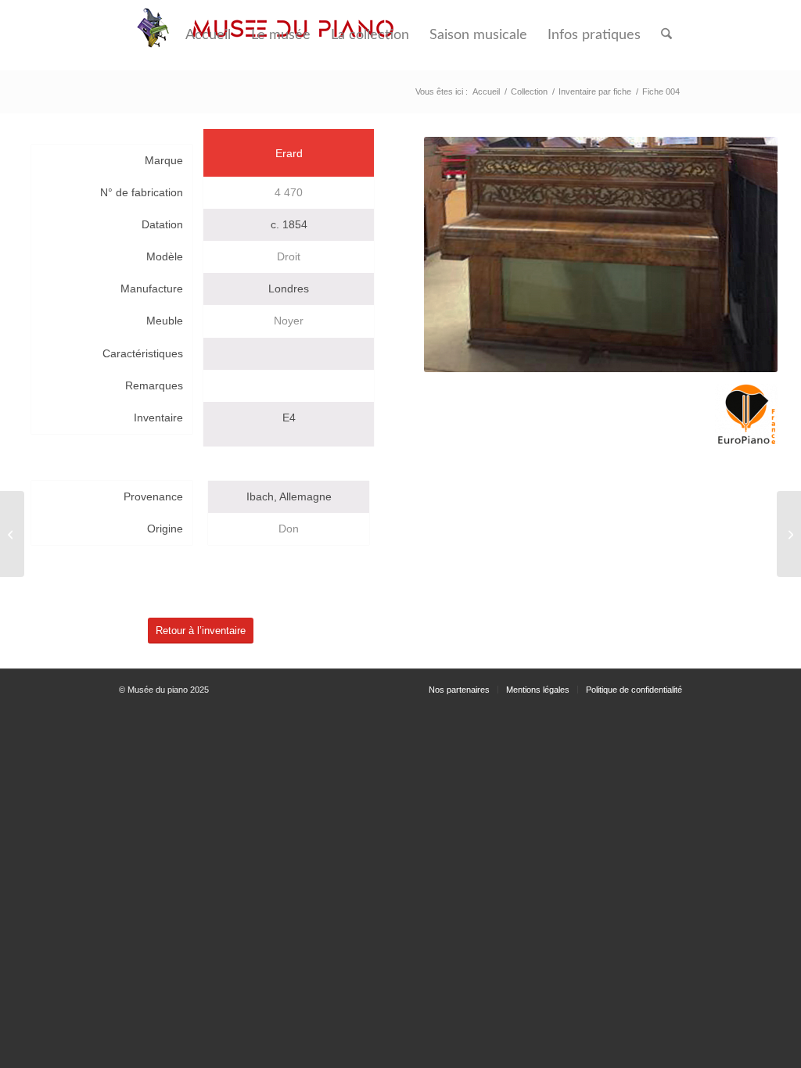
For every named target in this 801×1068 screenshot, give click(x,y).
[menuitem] (208, 35)
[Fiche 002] (12, 534)
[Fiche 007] (789, 534)
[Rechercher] (666, 35)
